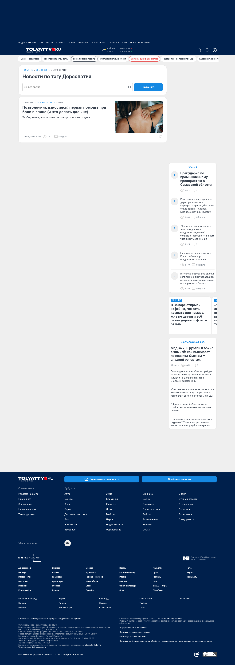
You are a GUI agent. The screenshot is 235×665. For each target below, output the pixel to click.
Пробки (114, 43)
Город (67, 509)
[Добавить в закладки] (161, 137)
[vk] (67, 543)
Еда (66, 519)
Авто (67, 493)
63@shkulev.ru (53, 640)
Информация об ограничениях (133, 628)
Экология (184, 509)
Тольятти (28, 70)
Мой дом (111, 514)
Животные (70, 524)
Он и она (148, 493)
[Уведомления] (207, 50)
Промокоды (145, 43)
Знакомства (46, 43)
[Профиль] (215, 50)
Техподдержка (26, 514)
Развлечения (150, 519)
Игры (133, 43)
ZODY (124, 43)
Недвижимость (27, 43)
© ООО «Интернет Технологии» (69, 654)
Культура (111, 504)
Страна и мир (186, 504)
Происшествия (151, 509)
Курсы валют (100, 43)
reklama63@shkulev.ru (173, 619)
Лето (109, 509)
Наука (109, 519)
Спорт (182, 493)
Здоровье (69, 529)
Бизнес (68, 499)
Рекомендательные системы (132, 636)
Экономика (185, 514)
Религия (147, 524)
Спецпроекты (186, 519)
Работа (147, 514)
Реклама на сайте (28, 493)
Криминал (112, 499)
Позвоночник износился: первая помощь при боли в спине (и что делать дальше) (64, 109)
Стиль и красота (188, 499)
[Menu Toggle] (20, 50)
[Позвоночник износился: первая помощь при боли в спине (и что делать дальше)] (139, 117)
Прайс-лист (24, 499)
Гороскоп (84, 43)
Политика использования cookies (134, 632)
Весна (67, 504)
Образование (113, 529)
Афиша (71, 43)
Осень (146, 499)
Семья (146, 529)
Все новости (43, 70)
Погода (60, 43)
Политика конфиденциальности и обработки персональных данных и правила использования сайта (165, 641)
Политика (148, 504)
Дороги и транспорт (75, 514)
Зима (109, 493)
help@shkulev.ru (39, 647)
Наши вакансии (27, 509)
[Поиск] (199, 50)
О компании (25, 504)
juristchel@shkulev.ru (91, 645)
